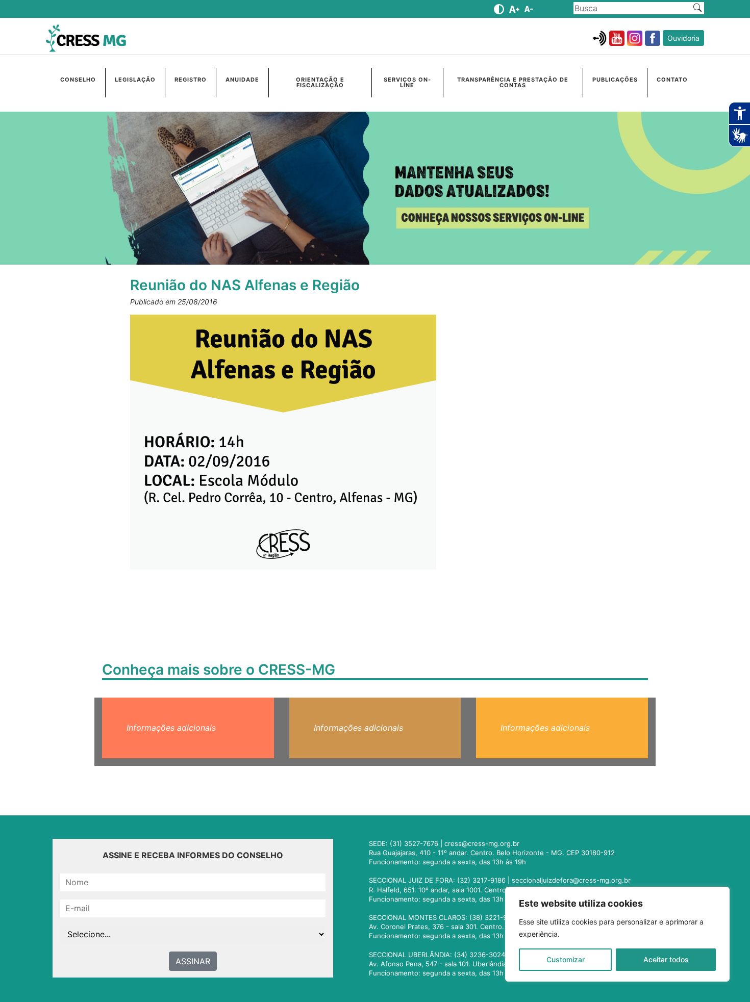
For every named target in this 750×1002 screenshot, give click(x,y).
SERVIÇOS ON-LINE (407, 82)
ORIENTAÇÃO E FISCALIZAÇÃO (320, 82)
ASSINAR (193, 961)
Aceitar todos (666, 959)
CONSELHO (78, 79)
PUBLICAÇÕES (615, 79)
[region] (617, 934)
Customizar (565, 959)
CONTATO (672, 79)
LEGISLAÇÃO (135, 79)
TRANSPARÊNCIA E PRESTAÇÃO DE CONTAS (512, 82)
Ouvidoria (683, 38)
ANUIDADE (242, 79)
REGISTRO (190, 79)
